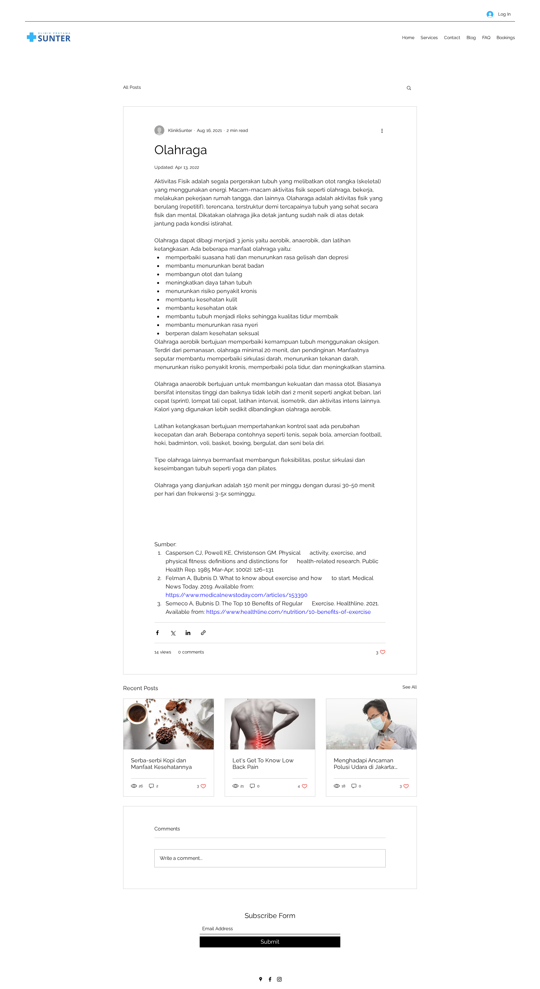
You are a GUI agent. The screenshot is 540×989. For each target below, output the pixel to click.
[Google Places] (261, 979)
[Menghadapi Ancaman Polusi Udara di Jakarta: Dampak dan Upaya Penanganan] (371, 724)
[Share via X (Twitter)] (173, 633)
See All (409, 686)
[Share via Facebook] (157, 633)
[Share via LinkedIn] (188, 633)
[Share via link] (203, 633)
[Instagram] (279, 979)
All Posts (132, 87)
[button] (409, 87)
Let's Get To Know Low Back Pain (263, 763)
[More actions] (382, 130)
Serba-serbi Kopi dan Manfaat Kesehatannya (161, 763)
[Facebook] (270, 979)
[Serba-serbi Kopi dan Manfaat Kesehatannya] (168, 724)
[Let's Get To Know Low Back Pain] (270, 724)
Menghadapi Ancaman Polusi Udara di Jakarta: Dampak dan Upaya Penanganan (364, 763)
